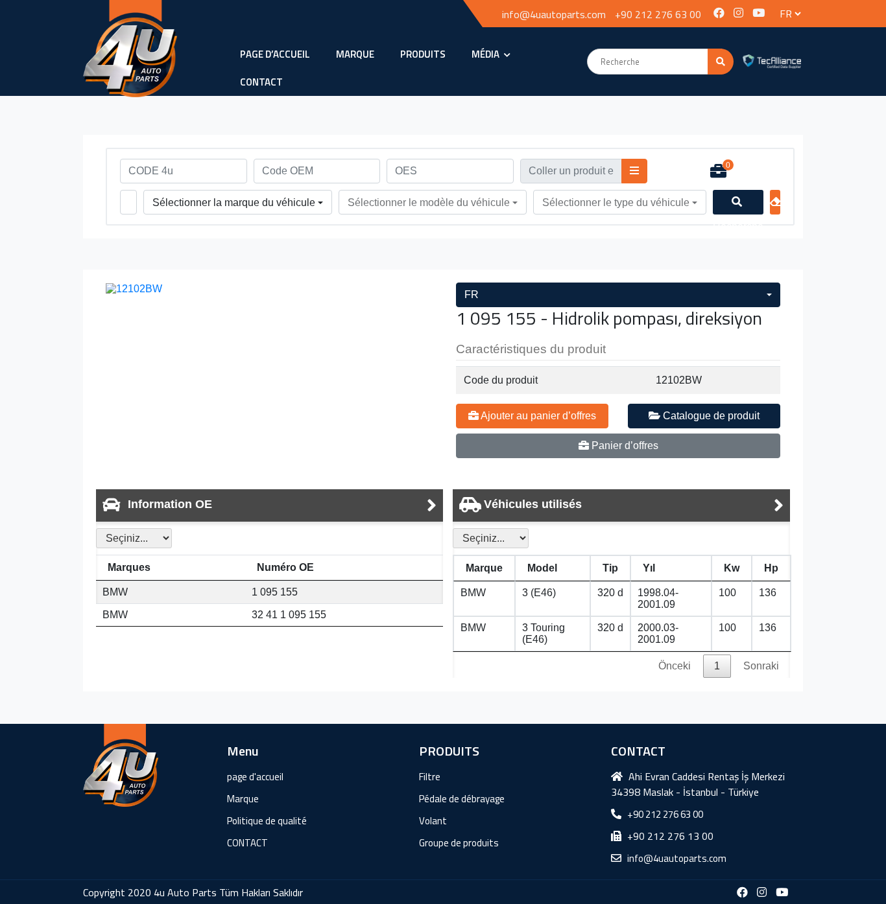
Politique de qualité (267, 820)
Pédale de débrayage (462, 798)
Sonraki (761, 665)
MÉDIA (486, 54)
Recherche (738, 202)
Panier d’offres (623, 445)
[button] (237, 203)
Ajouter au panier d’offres (537, 415)
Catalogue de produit (710, 415)
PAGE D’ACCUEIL (275, 54)
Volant (433, 820)
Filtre (429, 776)
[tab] (269, 505)
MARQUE (355, 54)
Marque (243, 798)
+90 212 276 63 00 (658, 14)
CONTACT (261, 82)
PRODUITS (423, 54)
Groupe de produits (459, 842)
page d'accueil (255, 776)
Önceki (674, 665)
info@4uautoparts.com (554, 14)
